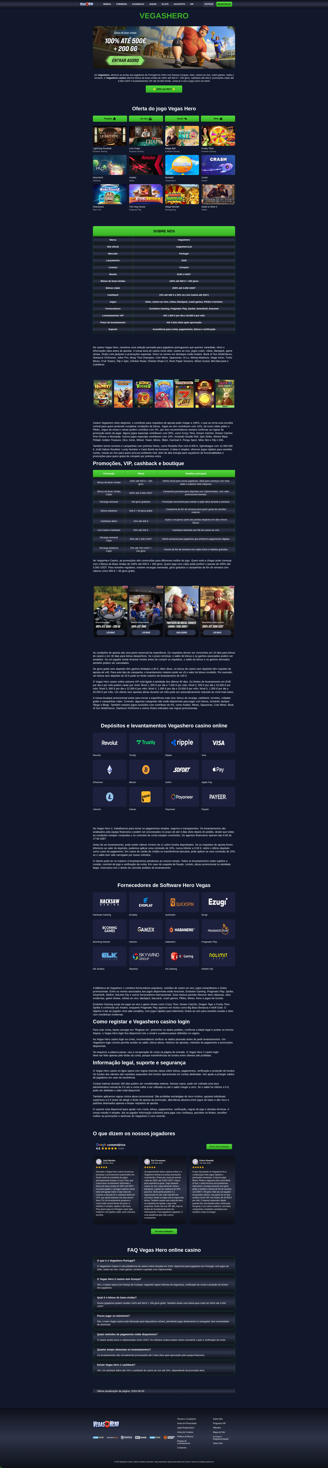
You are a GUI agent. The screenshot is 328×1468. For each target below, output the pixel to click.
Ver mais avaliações (164, 1231)
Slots (216, 119)
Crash (180, 119)
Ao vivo (144, 119)
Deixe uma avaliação (219, 1147)
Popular (108, 119)
